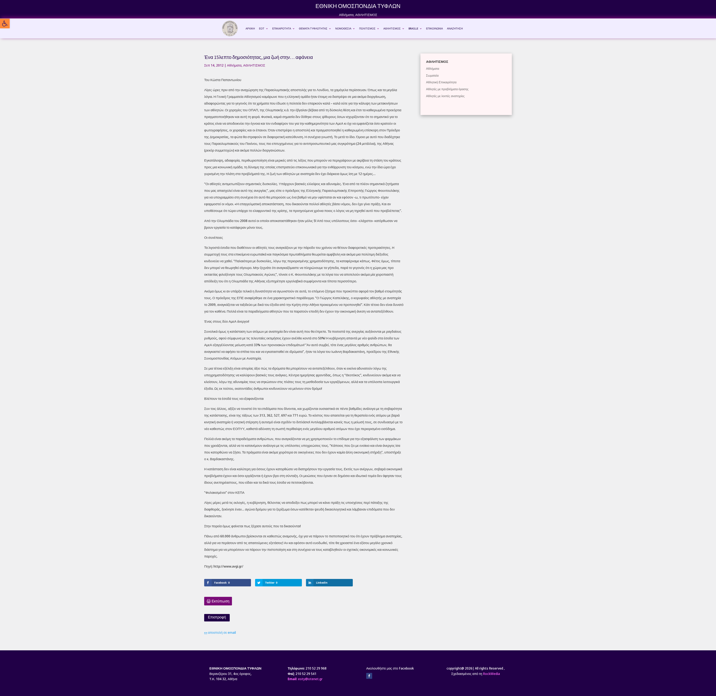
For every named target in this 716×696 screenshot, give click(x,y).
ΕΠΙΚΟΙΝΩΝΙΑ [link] (434, 28)
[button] (369, 676)
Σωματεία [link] (432, 75)
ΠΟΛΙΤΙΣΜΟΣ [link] (367, 28)
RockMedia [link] (491, 673)
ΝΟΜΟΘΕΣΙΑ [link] (343, 28)
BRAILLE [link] (413, 28)
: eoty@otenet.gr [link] (305, 679)
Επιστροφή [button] (217, 617)
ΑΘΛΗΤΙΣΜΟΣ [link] (366, 14)
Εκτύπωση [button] (220, 601)
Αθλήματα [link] (346, 14)
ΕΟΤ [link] (261, 28)
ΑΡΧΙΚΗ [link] (250, 28)
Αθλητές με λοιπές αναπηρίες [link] (445, 96)
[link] (5, 23)
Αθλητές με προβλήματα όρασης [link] (447, 89)
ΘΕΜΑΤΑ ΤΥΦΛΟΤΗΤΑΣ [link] (313, 28)
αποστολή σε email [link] (221, 632)
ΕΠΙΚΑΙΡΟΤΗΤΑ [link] (281, 28)
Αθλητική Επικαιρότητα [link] (441, 82)
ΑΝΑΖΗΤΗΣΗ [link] (455, 28)
